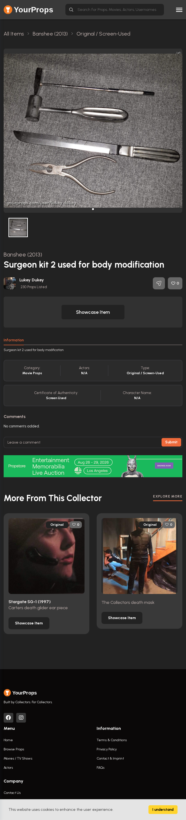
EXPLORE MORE (167, 496)
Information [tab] (14, 340)
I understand (163, 809)
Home (8, 740)
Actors (8, 768)
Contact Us (12, 793)
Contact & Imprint (110, 758)
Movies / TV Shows (18, 758)
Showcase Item (93, 312)
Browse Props (14, 749)
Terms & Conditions (112, 740)
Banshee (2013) (23, 254)
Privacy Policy (107, 749)
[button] (93, 209)
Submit (171, 442)
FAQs (100, 768)
